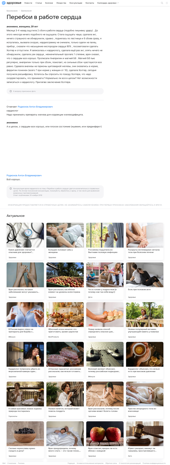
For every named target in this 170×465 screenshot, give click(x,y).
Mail (3, 463)
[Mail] (3, 3)
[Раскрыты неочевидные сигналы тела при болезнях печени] (144, 241)
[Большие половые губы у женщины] (65, 241)
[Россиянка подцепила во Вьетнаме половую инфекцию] (105, 241)
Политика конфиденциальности (154, 463)
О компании (11, 463)
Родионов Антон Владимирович (35, 106)
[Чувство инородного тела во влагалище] (144, 400)
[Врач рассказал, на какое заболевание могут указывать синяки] (25, 281)
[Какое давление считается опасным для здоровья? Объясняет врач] (25, 241)
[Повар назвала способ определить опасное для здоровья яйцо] (105, 320)
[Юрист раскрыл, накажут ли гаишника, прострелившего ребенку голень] (144, 440)
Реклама (21, 463)
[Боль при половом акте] (144, 281)
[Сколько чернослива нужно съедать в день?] (25, 440)
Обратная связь (111, 463)
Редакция (71, 463)
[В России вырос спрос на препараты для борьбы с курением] (25, 320)
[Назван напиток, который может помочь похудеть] (65, 400)
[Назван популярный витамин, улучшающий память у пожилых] (144, 320)
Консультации (12, 11)
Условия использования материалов (90, 463)
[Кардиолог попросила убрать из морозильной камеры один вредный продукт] (25, 360)
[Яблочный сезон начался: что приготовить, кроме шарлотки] (65, 320)
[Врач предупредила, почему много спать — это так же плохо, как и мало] (65, 440)
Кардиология (26, 11)
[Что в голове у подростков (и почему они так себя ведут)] (105, 281)
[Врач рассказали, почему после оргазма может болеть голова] (105, 400)
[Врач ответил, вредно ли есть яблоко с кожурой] (105, 440)
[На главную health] (13, 3)
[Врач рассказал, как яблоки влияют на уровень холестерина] (65, 281)
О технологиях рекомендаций (130, 463)
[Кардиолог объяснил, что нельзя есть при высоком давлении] (144, 360)
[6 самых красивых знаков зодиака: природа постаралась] (25, 400)
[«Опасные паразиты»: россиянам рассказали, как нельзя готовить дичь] (65, 360)
